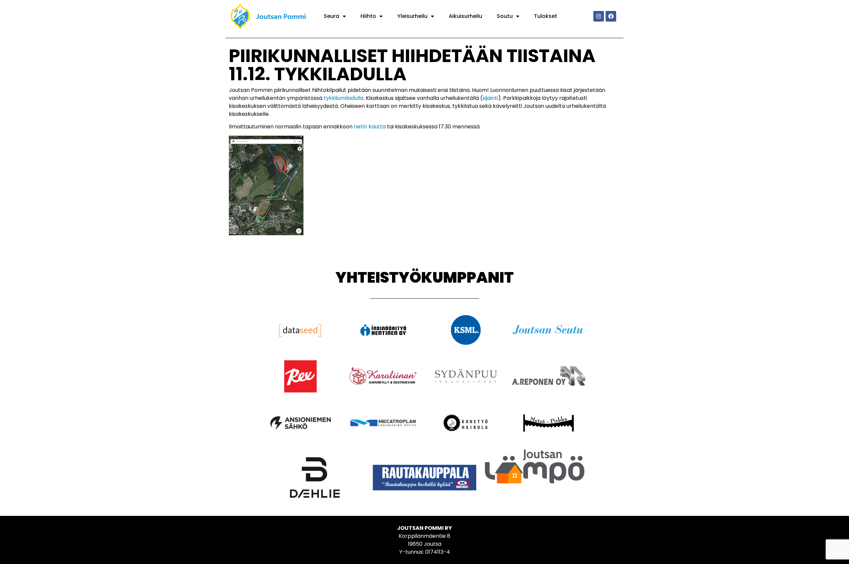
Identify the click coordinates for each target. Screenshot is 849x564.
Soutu (505, 16)
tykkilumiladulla (343, 98)
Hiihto (368, 16)
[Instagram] (598, 16)
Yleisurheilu (412, 16)
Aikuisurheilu (465, 16)
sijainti (490, 98)
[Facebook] (611, 16)
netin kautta (370, 126)
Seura (331, 16)
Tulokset (545, 16)
